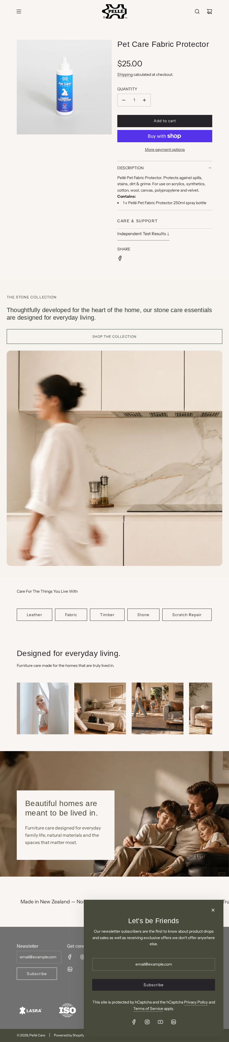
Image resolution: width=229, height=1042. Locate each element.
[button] (23, 711)
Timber (107, 614)
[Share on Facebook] (120, 259)
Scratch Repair (187, 614)
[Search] (197, 11)
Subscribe (37, 973)
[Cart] (209, 11)
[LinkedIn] (70, 969)
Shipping (125, 74)
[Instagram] (83, 957)
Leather (34, 614)
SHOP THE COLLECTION (114, 336)
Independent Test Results (143, 233)
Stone (143, 614)
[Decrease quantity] (124, 100)
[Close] (213, 910)
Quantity (127, 88)
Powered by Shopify (69, 1035)
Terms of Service (148, 1008)
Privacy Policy (196, 1002)
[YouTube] (160, 1022)
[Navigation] (19, 11)
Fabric (71, 614)
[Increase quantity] (144, 100)
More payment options (165, 149)
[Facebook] (70, 957)
